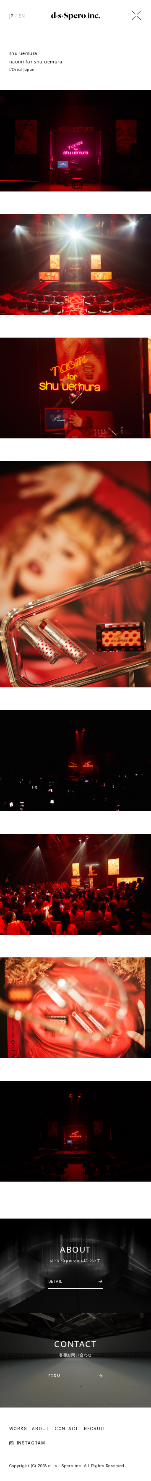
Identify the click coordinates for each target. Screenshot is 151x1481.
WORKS (18, 1428)
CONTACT (67, 1428)
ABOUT (40, 1428)
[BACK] (136, 15)
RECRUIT (95, 1428)
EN (21, 16)
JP (11, 16)
